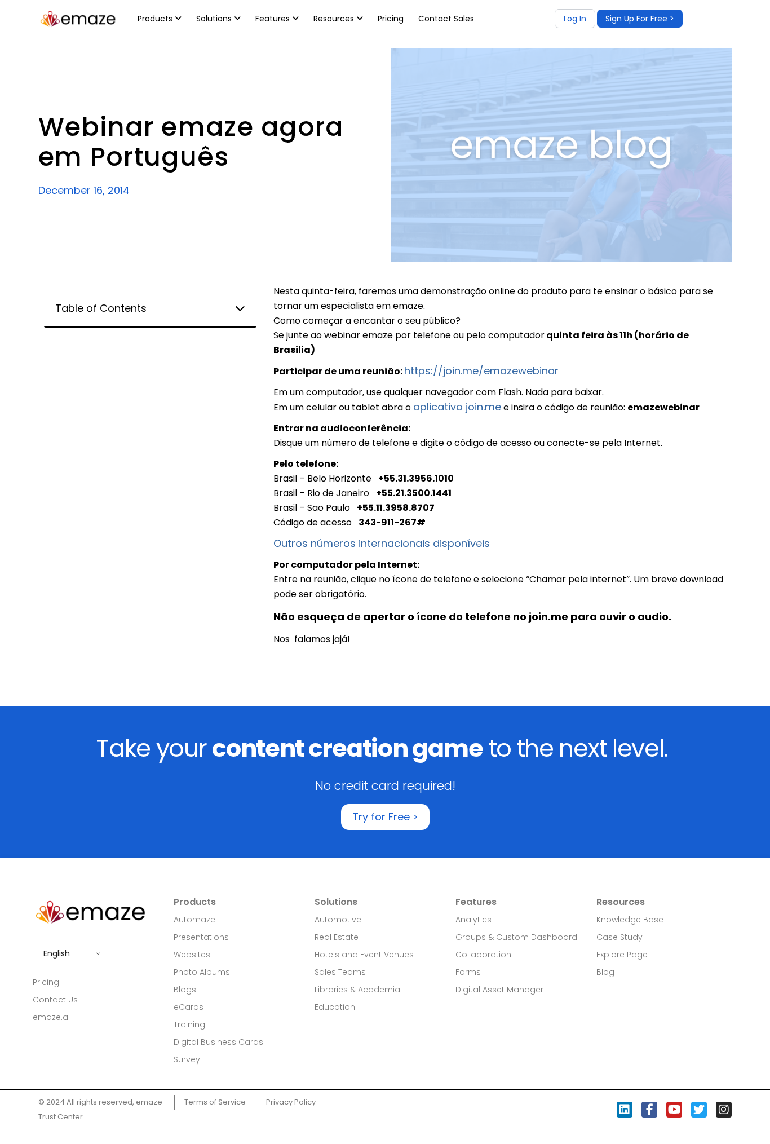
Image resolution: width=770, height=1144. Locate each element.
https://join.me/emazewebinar (481, 371)
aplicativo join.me (457, 407)
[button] (640, 19)
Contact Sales (446, 18)
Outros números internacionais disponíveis (381, 543)
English (56, 953)
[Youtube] (674, 1110)
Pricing (391, 18)
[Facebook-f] (649, 1110)
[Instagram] (724, 1110)
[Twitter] (699, 1110)
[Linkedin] (624, 1110)
